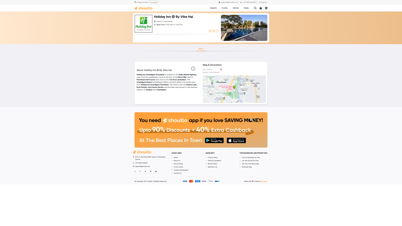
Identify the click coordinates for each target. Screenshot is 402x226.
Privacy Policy (212, 157)
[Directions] (210, 31)
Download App (247, 167)
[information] (217, 31)
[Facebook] (135, 171)
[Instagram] (140, 171)
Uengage (264, 181)
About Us (177, 160)
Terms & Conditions (214, 160)
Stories (236, 8)
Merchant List (212, 167)
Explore (213, 8)
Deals (246, 8)
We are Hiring (178, 164)
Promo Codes (178, 167)
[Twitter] (151, 171)
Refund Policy (212, 164)
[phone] (213, 31)
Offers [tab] (201, 49)
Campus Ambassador (181, 170)
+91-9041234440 (249, 2)
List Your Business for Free (251, 157)
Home (176, 157)
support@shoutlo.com (229, 2)
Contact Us (263, 2)
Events (225, 8)
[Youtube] (156, 171)
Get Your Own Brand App (250, 164)
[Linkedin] (145, 171)
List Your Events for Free (250, 160)
